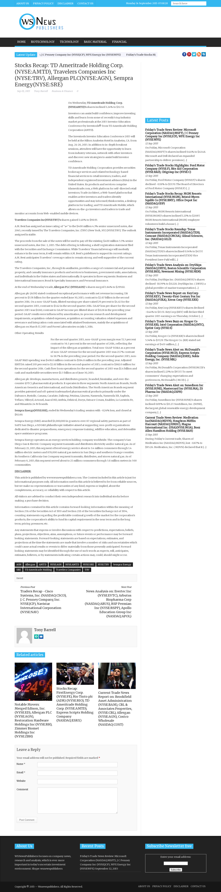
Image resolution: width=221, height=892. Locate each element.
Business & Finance (62, 91)
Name (21, 764)
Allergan (30, 564)
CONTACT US (85, 3)
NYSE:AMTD (72, 564)
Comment (22, 789)
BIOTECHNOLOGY (43, 41)
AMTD (42, 564)
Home (21, 41)
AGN (18, 564)
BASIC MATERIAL (95, 41)
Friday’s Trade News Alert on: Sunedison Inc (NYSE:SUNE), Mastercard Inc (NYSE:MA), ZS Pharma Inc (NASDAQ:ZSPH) (174, 388)
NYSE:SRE (88, 564)
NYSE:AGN (55, 564)
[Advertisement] (143, 20)
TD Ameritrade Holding (38, 569)
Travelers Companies (68, 569)
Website (21, 780)
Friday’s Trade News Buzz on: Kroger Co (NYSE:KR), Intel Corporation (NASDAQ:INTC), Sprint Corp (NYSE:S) (174, 325)
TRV (87, 569)
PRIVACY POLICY (43, 3)
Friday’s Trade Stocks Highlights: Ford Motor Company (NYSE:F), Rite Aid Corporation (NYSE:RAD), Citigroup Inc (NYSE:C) (175, 169)
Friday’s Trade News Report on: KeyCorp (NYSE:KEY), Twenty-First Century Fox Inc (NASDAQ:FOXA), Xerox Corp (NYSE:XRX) (172, 296)
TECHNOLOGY (69, 41)
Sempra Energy (122, 564)
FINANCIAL (119, 41)
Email (21, 772)
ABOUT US (22, 3)
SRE (18, 569)
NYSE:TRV (103, 564)
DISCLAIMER (65, 3)
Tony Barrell (41, 91)
